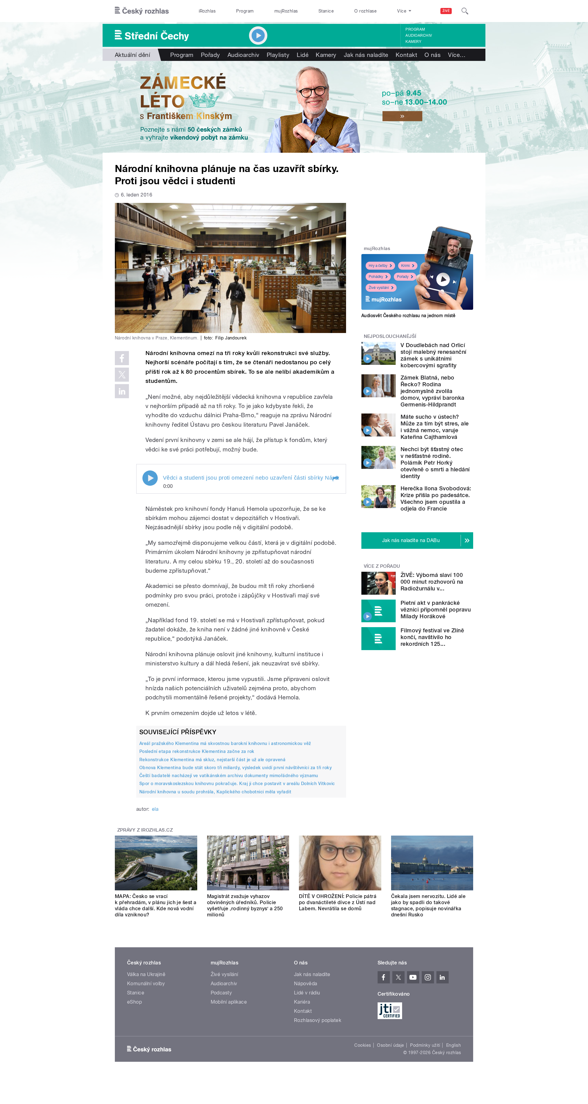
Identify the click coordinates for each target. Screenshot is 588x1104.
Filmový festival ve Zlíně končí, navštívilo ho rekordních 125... (432, 637)
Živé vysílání (379, 288)
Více (457, 54)
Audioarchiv (418, 35)
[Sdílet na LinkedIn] (122, 391)
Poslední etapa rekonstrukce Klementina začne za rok (196, 751)
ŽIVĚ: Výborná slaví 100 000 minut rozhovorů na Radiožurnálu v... (432, 582)
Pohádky (376, 277)
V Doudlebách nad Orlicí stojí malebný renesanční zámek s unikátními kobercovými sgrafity (433, 355)
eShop (134, 1002)
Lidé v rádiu (307, 993)
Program (245, 11)
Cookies (362, 1045)
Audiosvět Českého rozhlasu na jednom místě (408, 315)
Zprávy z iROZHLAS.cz (145, 830)
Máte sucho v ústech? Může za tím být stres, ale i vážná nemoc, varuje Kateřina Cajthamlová (435, 427)
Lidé (302, 54)
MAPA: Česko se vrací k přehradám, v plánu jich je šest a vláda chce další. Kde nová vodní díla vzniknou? (156, 905)
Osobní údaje (390, 1045)
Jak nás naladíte (366, 54)
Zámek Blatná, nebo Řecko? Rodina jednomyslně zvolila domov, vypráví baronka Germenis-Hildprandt (433, 391)
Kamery (413, 41)
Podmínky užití (425, 1045)
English (453, 1045)
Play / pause (150, 478)
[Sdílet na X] (122, 375)
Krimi (405, 266)
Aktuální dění (132, 54)
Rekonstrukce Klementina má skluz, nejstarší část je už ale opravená (212, 759)
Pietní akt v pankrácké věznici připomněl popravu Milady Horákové (436, 609)
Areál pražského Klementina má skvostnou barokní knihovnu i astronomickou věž (225, 743)
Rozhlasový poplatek (317, 1020)
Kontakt (406, 54)
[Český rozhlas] (142, 11)
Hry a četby (378, 266)
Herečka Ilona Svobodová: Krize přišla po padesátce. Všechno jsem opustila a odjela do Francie (436, 498)
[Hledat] (465, 11)
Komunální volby (146, 983)
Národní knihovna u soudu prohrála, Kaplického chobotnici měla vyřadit (215, 791)
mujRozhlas (286, 11)
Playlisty (278, 54)
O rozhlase (365, 11)
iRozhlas (207, 11)
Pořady (210, 54)
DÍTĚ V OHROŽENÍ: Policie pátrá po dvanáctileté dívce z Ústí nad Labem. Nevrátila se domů (337, 902)
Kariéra (302, 1002)
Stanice (326, 11)
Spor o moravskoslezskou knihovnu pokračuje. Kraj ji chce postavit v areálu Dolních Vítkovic (237, 783)
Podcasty (221, 993)
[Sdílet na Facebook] (122, 358)
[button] (335, 479)
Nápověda (305, 983)
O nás (432, 54)
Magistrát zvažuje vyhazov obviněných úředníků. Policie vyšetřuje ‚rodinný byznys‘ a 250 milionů (245, 905)
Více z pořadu (382, 566)
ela (155, 809)
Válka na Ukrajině (146, 974)
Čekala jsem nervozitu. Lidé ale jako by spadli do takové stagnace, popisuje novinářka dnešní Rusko (428, 905)
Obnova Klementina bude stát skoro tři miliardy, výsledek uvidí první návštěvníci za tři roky (235, 767)
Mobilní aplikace (229, 1002)
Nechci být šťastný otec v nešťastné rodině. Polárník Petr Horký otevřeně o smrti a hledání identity (435, 462)
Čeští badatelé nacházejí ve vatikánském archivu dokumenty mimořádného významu (228, 775)
